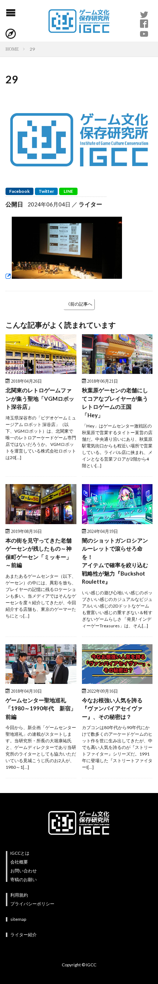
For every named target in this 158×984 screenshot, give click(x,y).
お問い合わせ (23, 870)
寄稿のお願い (23, 879)
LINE (68, 191)
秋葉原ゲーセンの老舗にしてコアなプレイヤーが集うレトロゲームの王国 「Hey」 (115, 402)
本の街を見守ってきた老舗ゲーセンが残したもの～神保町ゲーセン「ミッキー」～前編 (39, 553)
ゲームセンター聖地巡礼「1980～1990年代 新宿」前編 (41, 708)
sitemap (18, 919)
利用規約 (19, 895)
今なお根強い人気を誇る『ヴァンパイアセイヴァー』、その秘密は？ (112, 708)
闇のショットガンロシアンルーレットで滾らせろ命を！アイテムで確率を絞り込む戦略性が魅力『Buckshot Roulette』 (115, 561)
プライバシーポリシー (32, 903)
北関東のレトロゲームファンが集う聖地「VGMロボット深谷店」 (40, 398)
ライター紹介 (23, 934)
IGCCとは (19, 853)
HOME (12, 49)
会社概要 (19, 862)
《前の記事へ (79, 304)
